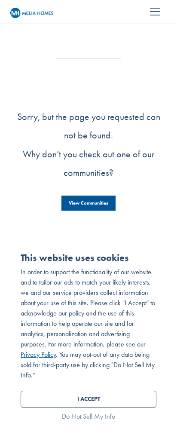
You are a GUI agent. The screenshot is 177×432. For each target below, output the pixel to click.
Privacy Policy (38, 354)
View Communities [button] (88, 203)
